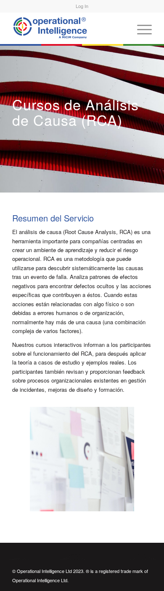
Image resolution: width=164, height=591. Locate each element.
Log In (82, 6)
